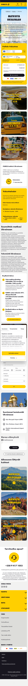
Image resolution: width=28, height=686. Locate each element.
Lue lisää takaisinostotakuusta (14, 319)
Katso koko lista (18, 182)
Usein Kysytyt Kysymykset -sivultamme (13, 579)
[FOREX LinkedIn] (6, 587)
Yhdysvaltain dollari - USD (10, 218)
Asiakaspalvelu (5, 639)
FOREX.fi (8, 11)
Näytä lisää (15, 447)
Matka (14, 11)
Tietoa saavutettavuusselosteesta (8, 663)
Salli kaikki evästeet (13, 353)
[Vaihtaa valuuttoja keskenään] (24, 51)
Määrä (13, 50)
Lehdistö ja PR (5, 631)
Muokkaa (12, 358)
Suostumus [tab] (5, 328)
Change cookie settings (14, 672)
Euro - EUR (21, 218)
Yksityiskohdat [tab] (13, 328)
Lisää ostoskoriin (15, 75)
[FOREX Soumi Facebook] (2, 587)
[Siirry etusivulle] (5, 4)
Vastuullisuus (5, 622)
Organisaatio (5, 618)
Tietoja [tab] (22, 328)
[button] (17, 4)
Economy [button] (6, 381)
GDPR (3, 657)
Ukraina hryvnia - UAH (11, 211)
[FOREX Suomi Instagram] (4, 587)
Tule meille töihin (6, 635)
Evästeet (3, 654)
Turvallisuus (4, 660)
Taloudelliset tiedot (6, 626)
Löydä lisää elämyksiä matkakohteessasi (15, 454)
